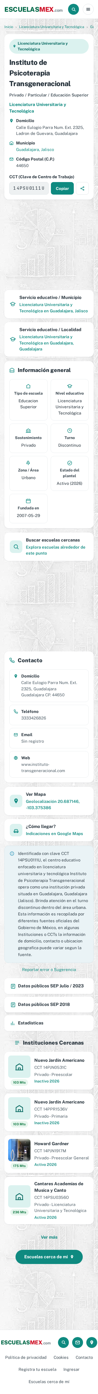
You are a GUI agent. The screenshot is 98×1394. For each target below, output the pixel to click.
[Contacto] (77, 1342)
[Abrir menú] (88, 9)
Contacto (84, 1357)
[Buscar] (73, 9)
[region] (49, 245)
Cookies (61, 1357)
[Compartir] (82, 188)
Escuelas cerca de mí (49, 1381)
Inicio (8, 27)
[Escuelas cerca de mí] (91, 1342)
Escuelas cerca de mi (46, 1256)
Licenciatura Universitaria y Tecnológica (51, 27)
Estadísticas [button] (30, 1023)
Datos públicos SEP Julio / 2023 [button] (51, 985)
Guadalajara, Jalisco (35, 149)
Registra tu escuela (37, 1369)
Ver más (49, 1237)
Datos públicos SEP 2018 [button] (44, 1004)
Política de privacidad (26, 1357)
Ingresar (71, 1369)
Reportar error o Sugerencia (49, 969)
